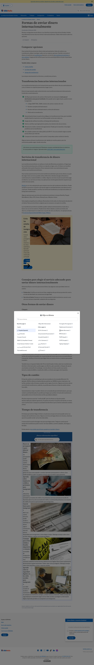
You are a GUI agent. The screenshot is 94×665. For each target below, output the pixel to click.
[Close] (78, 313)
